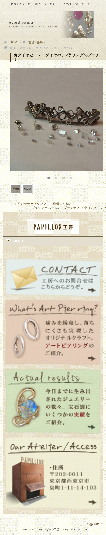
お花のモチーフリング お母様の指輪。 (43, 203)
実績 (31, 42)
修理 (40, 42)
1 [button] (51, 176)
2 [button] (59, 176)
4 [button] (73, 176)
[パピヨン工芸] (53, 232)
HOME (14, 42)
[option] (57, 119)
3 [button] (66, 176)
